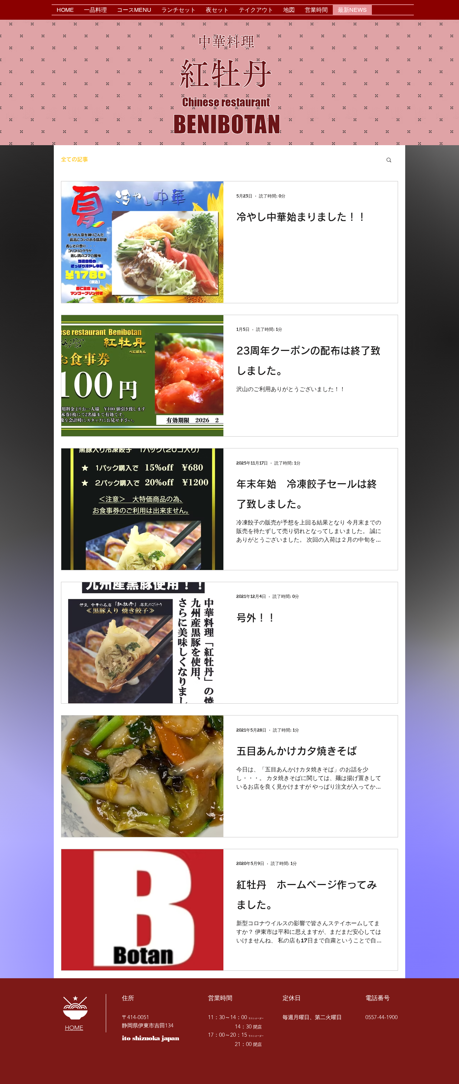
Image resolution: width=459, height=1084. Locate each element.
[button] (388, 160)
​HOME (74, 1027)
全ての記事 (74, 159)
